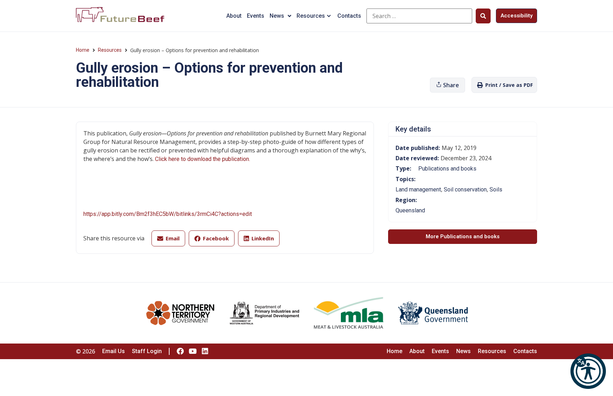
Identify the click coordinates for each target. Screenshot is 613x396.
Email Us (113, 351)
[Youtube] (192, 351)
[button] (588, 371)
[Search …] (419, 16)
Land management (418, 189)
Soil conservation (465, 189)
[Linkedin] (205, 351)
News (277, 15)
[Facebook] (180, 351)
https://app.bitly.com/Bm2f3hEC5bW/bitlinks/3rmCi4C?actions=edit (167, 214)
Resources (311, 15)
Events (255, 15)
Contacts (349, 15)
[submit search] (483, 16)
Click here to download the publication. (202, 159)
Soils (496, 189)
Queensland (410, 210)
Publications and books (447, 168)
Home (82, 50)
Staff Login (147, 351)
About (234, 15)
